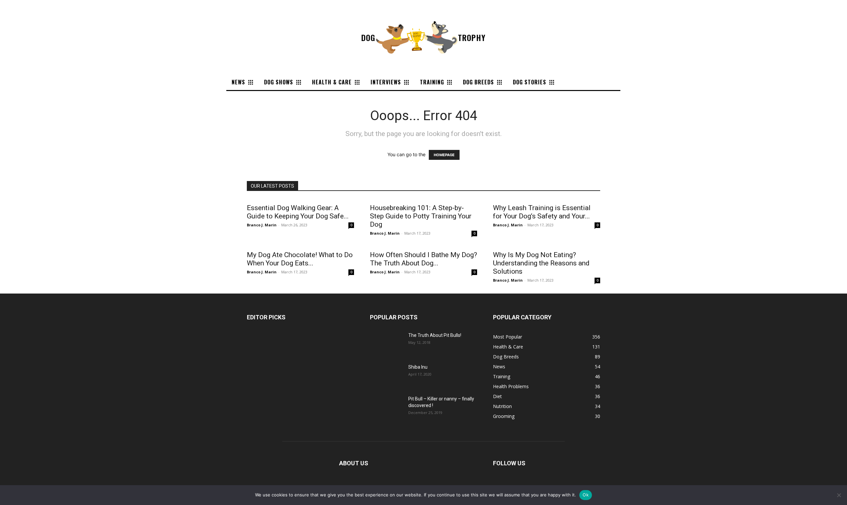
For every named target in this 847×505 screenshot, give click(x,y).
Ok (586, 494)
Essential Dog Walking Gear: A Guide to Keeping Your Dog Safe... (298, 212)
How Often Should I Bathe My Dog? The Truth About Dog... (423, 259)
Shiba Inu (417, 367)
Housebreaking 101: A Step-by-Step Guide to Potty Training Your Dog (420, 216)
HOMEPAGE (444, 155)
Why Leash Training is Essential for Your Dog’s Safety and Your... (542, 212)
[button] (566, 82)
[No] (838, 495)
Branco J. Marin (262, 224)
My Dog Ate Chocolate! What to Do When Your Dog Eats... (300, 259)
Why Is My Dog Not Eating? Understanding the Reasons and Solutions (541, 263)
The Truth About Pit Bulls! (434, 335)
